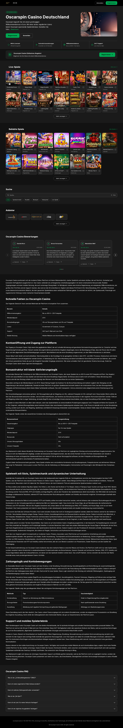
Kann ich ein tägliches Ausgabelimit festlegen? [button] (22, 708)
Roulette (27, 199)
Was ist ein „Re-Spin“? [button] (15, 696)
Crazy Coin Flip (108, 108)
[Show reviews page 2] (61, 269)
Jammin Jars (76, 149)
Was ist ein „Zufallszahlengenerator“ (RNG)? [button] (22, 677)
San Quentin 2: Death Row (76, 171)
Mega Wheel (28, 87)
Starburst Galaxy (44, 171)
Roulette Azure (28, 108)
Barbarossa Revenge (92, 149)
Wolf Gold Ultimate (28, 171)
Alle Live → (114, 67)
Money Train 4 (93, 171)
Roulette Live (92, 87)
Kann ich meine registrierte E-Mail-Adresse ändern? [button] (24, 684)
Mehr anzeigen (60, 116)
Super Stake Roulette (12, 108)
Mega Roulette (44, 87)
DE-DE (15, 3)
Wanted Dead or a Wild (108, 149)
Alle (8, 199)
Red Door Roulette (60, 87)
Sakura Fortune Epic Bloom (60, 149)
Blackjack (35, 199)
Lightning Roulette (93, 108)
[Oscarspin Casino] (8, 3)
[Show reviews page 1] (60, 269)
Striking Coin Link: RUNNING (12, 171)
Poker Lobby (60, 108)
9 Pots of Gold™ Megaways (60, 171)
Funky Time (76, 87)
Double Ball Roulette (12, 87)
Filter (114, 195)
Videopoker (45, 199)
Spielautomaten (17, 199)
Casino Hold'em (108, 87)
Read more (14, 29)
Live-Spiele (55, 199)
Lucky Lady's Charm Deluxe (28, 149)
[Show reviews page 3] (62, 269)
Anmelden (100, 3)
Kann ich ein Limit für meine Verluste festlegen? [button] (23, 702)
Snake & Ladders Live (76, 108)
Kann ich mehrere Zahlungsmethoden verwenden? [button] (23, 690)
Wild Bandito (44, 149)
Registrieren (111, 3)
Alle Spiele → (113, 129)
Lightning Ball (44, 108)
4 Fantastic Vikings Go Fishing (12, 149)
